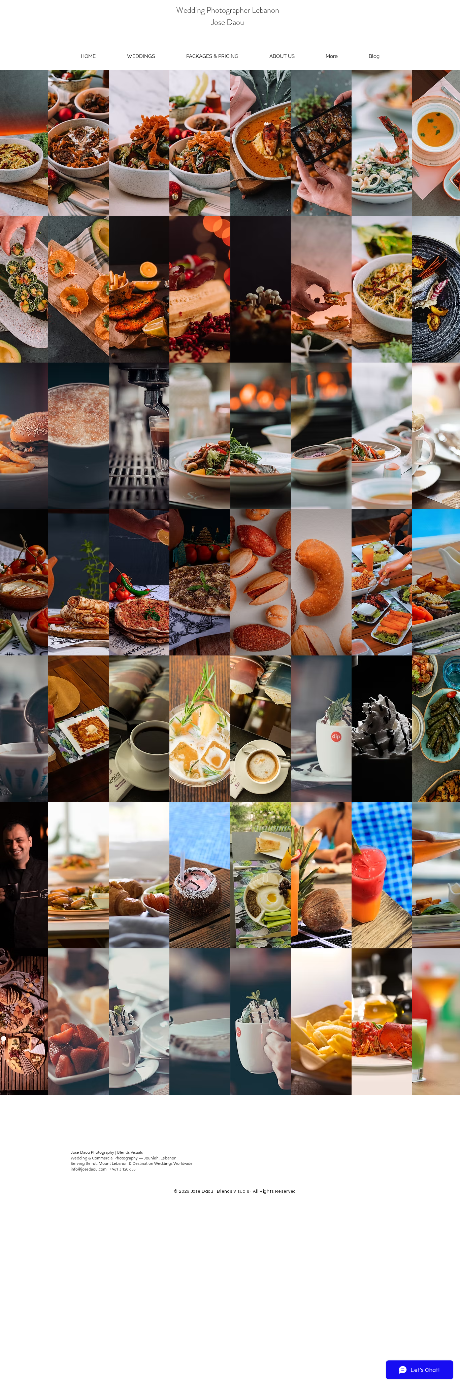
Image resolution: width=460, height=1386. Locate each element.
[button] (331, 56)
